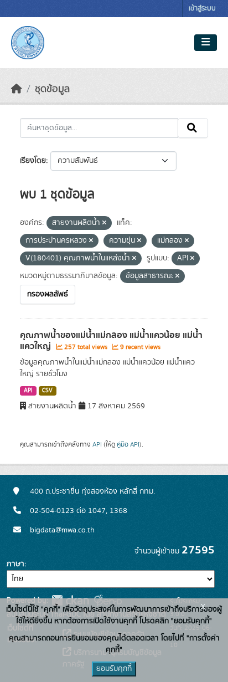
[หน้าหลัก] (16, 89)
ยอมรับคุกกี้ (114, 668)
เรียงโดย (33, 160)
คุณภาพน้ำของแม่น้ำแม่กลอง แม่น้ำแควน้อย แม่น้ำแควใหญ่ (111, 341)
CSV (47, 390)
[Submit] (193, 128)
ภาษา (15, 564)
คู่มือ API (128, 444)
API (28, 390)
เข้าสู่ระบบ (202, 8)
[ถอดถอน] (104, 223)
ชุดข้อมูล (52, 89)
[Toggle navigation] (205, 42)
